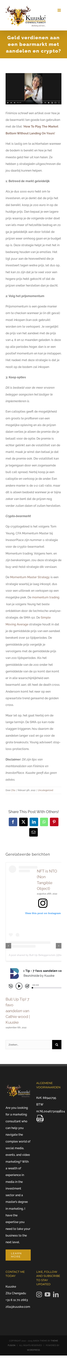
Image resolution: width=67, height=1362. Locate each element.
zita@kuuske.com (18, 1307)
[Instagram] (39, 1294)
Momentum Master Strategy (30, 577)
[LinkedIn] (56, 1294)
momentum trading (45, 597)
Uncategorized (45, 790)
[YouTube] (47, 1294)
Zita (13, 790)
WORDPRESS (33, 1350)
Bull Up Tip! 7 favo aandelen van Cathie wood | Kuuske (18, 1011)
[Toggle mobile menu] (59, 10)
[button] (8, 946)
